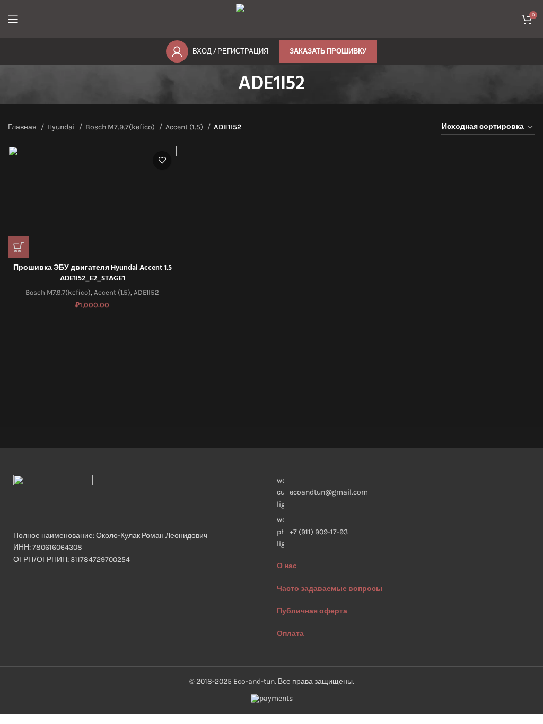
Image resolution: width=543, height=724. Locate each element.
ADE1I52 (146, 292)
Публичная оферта (312, 610)
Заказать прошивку (328, 51)
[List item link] (403, 532)
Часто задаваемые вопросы (329, 588)
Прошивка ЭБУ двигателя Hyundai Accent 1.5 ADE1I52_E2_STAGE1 (92, 273)
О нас (287, 565)
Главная (23, 126)
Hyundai (61, 126)
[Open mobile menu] (13, 19)
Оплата (290, 633)
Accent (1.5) (185, 126)
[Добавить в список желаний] (162, 160)
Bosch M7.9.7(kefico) (120, 126)
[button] (18, 247)
